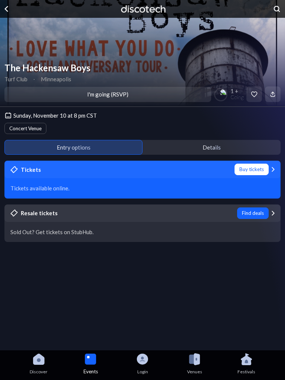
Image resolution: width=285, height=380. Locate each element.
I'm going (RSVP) (107, 94)
